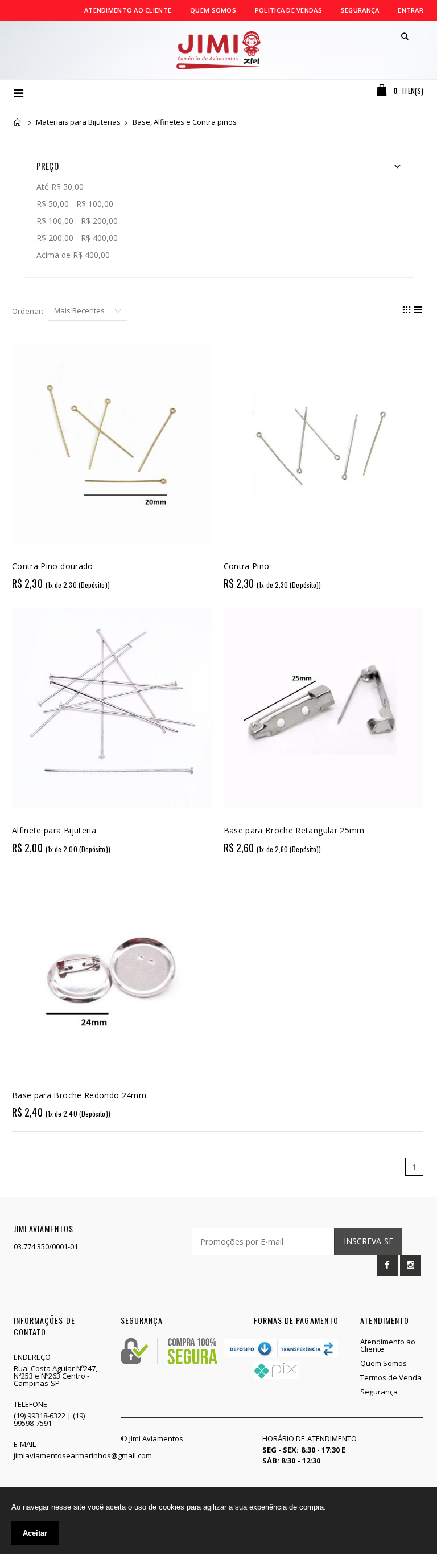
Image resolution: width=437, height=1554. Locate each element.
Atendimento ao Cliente (127, 10)
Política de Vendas (288, 10)
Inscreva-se (368, 1241)
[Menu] (18, 93)
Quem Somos (213, 10)
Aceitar (35, 1533)
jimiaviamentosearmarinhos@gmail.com (83, 1455)
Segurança (360, 10)
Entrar (410, 10)
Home (18, 122)
